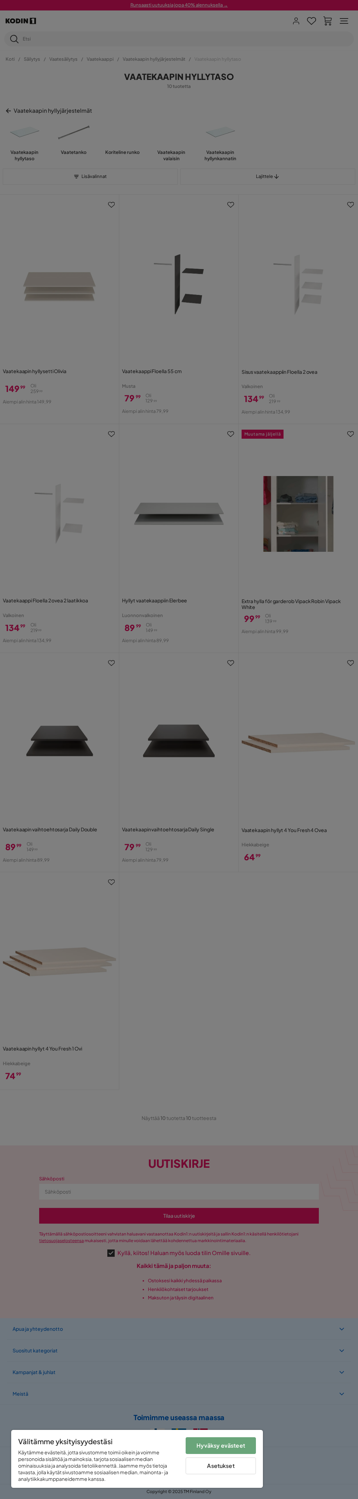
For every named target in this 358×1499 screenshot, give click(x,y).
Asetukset (220, 1465)
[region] (137, 1459)
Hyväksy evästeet (220, 1445)
